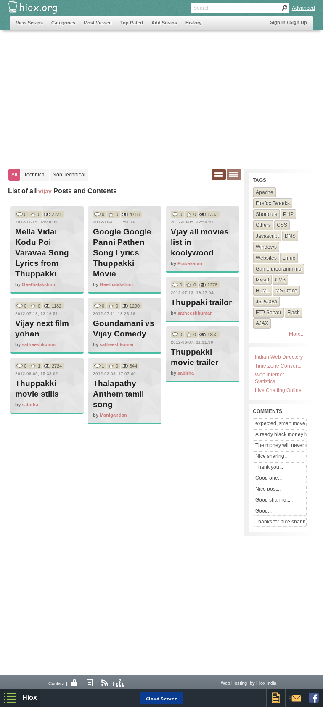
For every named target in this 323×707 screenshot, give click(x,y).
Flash (293, 312)
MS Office (286, 291)
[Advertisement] (161, 95)
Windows (266, 247)
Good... (263, 511)
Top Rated (131, 22)
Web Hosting (234, 683)
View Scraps (29, 22)
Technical (35, 175)
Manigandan (113, 415)
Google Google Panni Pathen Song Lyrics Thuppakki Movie (122, 252)
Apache (264, 192)
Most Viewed (98, 22)
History (193, 22)
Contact (56, 683)
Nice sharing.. (271, 456)
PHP (288, 214)
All (14, 175)
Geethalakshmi (38, 284)
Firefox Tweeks (273, 203)
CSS (282, 225)
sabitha (185, 373)
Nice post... (268, 489)
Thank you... (269, 467)
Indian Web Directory (279, 357)
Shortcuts (266, 214)
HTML (263, 291)
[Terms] (90, 683)
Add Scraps (164, 22)
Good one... (268, 478)
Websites (266, 258)
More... (296, 334)
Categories (63, 22)
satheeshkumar (194, 312)
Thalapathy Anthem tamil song (118, 394)
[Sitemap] (120, 683)
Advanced (303, 8)
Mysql (262, 280)
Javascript (267, 236)
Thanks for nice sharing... (280, 522)
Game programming (279, 269)
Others (263, 225)
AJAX (262, 323)
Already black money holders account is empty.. (280, 434)
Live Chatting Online (278, 390)
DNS (290, 236)
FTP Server (268, 312)
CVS (280, 280)
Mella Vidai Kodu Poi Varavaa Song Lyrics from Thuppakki (42, 252)
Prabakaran (189, 263)
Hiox (29, 697)
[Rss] (105, 683)
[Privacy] (75, 683)
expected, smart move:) (280, 423)
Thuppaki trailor (201, 302)
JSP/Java (266, 302)
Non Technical (69, 175)
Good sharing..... (274, 500)
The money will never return (280, 445)
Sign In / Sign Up (288, 22)
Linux (289, 258)
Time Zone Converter (279, 366)
